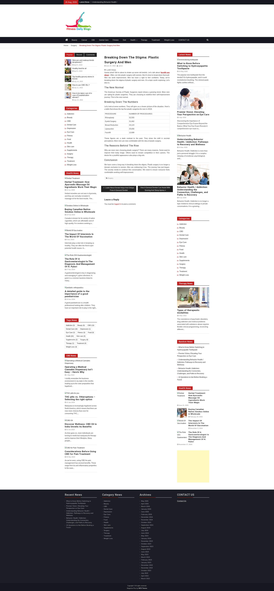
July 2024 (144, 530)
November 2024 (147, 520)
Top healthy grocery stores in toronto (83, 78)
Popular (70, 55)
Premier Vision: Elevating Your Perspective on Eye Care (193, 113)
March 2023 (145, 557)
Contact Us (181, 501)
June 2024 (145, 533)
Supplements (184, 260)
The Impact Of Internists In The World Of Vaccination (198, 423)
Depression (183, 239)
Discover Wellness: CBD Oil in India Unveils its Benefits (81, 425)
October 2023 (146, 544)
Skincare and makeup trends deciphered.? (83, 61)
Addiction (183, 224)
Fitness (116, 40)
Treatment (156, 40)
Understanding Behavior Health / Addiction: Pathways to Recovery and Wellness (192, 142)
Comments (90, 55)
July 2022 (144, 573)
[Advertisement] (193, 466)
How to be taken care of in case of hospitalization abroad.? (82, 95)
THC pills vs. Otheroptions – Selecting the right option (80, 398)
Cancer (84, 40)
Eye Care (183, 242)
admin (120, 66)
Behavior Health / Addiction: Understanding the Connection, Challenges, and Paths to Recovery (192, 191)
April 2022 (145, 576)
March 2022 (145, 578)
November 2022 (147, 568)
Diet (124, 40)
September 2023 (147, 546)
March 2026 (145, 506)
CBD (93, 40)
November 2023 (147, 541)
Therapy (144, 40)
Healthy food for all (79, 68)
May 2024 (144, 536)
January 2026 (146, 509)
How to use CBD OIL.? (80, 85)
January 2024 (146, 538)
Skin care (183, 257)
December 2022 (147, 565)
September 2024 (147, 525)
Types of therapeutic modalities (188, 311)
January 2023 (146, 562)
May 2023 (144, 554)
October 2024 (146, 522)
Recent (79, 55)
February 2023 (146, 560)
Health (133, 40)
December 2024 (147, 517)
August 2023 (145, 549)
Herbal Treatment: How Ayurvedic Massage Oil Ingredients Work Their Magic (197, 398)
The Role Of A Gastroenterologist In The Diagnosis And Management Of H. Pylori (198, 437)
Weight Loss (169, 40)
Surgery (110, 178)
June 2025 (145, 512)
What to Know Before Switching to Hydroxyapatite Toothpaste (192, 66)
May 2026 (144, 501)
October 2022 (146, 570)
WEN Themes (142, 588)
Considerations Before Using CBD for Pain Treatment (80, 452)
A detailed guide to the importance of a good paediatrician (77, 294)
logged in (117, 204)
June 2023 (145, 552)
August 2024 (145, 528)
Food (181, 249)
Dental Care (103, 40)
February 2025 (146, 514)
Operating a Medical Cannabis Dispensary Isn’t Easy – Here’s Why (79, 369)
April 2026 (145, 504)
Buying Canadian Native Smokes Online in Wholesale (198, 411)
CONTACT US (184, 40)
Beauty (74, 40)
